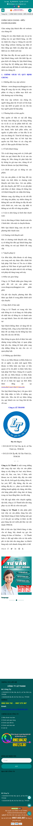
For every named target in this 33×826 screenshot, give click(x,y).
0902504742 (15, 1)
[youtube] (19, 6)
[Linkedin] (15, 549)
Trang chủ (4, 14)
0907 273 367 (24, 1)
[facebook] (14, 6)
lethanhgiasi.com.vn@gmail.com (17, 4)
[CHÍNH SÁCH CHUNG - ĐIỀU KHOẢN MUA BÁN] (17, 10)
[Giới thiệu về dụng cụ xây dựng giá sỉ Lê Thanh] (8, 549)
